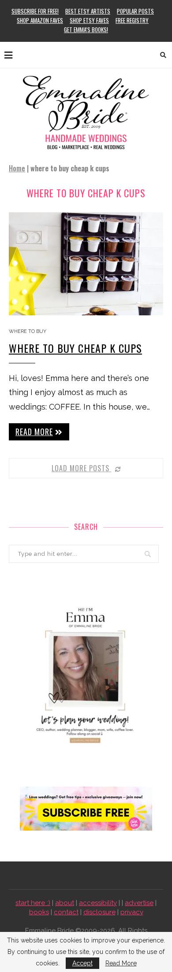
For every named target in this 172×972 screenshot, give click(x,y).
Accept (82, 963)
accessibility (98, 903)
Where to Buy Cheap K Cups (75, 348)
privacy (131, 912)
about (64, 903)
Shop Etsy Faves (89, 20)
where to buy (27, 331)
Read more (34, 431)
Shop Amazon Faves (40, 20)
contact (66, 912)
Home (17, 168)
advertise (139, 903)
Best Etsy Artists (87, 11)
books (39, 912)
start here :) (32, 903)
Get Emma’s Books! (86, 29)
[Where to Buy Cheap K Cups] (86, 263)
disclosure (99, 912)
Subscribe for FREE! (35, 11)
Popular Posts (135, 11)
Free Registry (132, 20)
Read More (121, 963)
